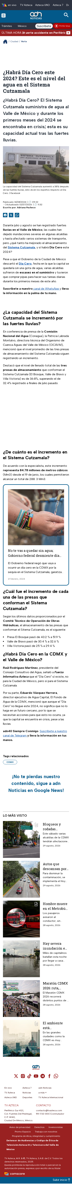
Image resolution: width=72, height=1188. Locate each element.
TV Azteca (26, 5)
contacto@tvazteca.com (49, 1110)
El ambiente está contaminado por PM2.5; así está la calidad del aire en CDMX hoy (54, 1025)
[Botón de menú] (3, 15)
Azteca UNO (42, 5)
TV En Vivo (64, 26)
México (22, 26)
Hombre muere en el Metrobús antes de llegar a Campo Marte (55, 906)
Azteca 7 (58, 5)
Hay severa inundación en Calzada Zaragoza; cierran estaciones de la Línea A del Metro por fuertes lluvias (56, 945)
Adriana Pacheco (26, 207)
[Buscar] (67, 15)
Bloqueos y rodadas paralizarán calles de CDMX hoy (55, 826)
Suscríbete (44, 26)
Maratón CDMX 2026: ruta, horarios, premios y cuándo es (55, 985)
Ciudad (14, 41)
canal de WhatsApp (46, 288)
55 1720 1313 (42, 1114)
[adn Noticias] (36, 15)
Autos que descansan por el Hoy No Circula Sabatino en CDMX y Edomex (54, 866)
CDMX (10, 762)
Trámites (6, 26)
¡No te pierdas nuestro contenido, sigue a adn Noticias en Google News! (36, 783)
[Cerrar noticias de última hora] (68, 32)
